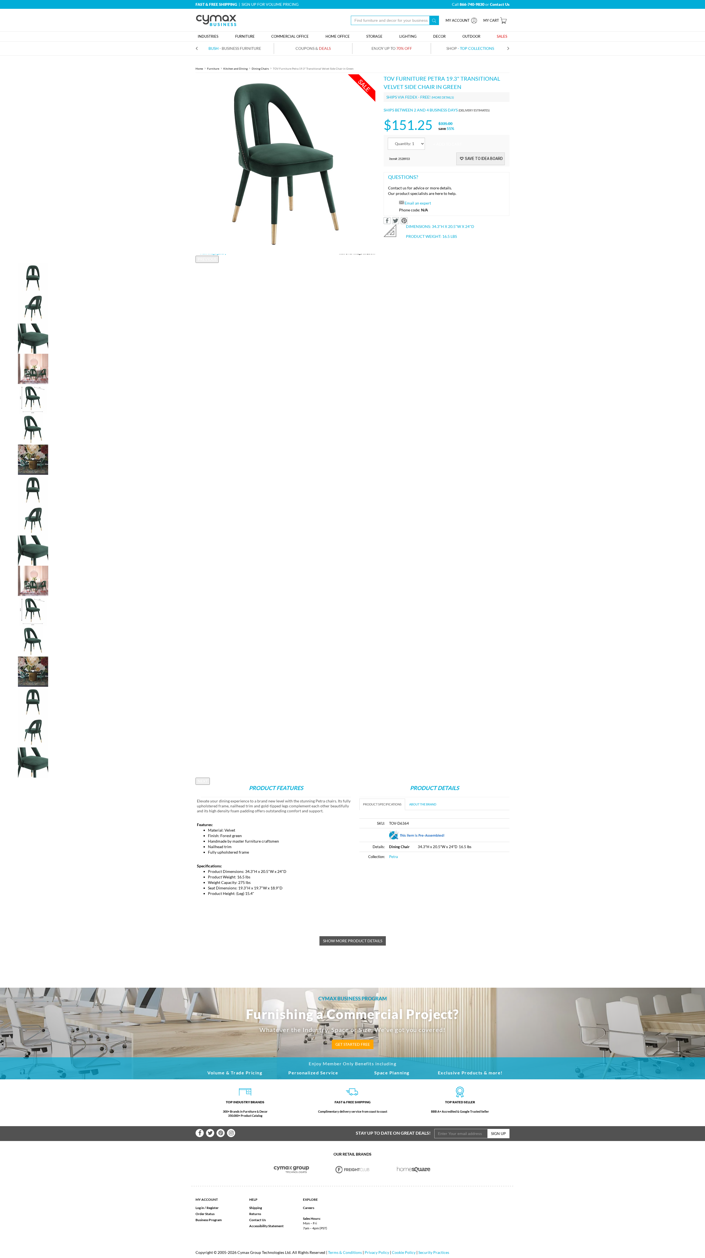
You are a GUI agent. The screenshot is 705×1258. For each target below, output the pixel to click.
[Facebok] (200, 1133)
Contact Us (257, 1220)
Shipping (255, 1208)
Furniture (213, 68)
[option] (285, 164)
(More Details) (443, 97)
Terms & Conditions (345, 1252)
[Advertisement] (405, 905)
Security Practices (433, 1252)
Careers (308, 1208)
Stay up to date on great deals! (393, 1133)
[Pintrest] (220, 1133)
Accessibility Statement (266, 1226)
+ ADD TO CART (447, 144)
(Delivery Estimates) (474, 110)
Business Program (209, 1220)
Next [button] (203, 781)
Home (199, 68)
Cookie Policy (404, 1252)
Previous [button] (207, 259)
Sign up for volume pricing (270, 4)
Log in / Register (207, 1208)
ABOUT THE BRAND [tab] (422, 804)
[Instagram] (231, 1133)
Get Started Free (352, 1044)
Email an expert (418, 203)
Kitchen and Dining (235, 68)
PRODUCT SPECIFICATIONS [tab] (382, 804)
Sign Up (498, 1133)
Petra (393, 856)
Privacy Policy (377, 1252)
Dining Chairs (260, 68)
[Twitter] (210, 1133)
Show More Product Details (352, 940)
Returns (255, 1214)
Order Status (205, 1214)
